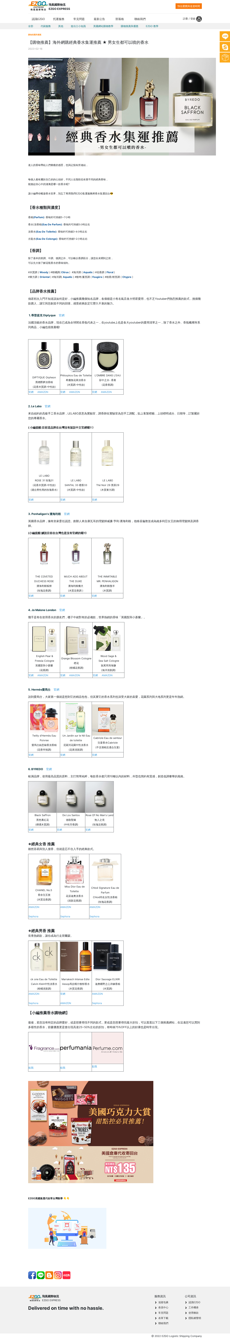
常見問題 (163, 1312)
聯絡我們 (163, 1323)
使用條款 (194, 1312)
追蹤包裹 (163, 1302)
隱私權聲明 (195, 1318)
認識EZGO (194, 1302)
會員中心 (163, 1307)
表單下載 (163, 1318)
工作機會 (194, 1307)
